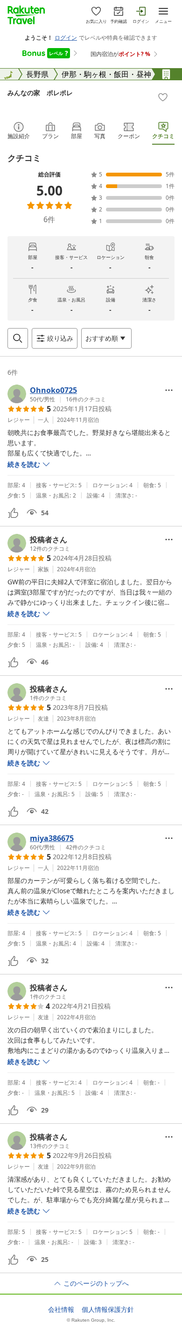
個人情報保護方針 (108, 1309)
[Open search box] (17, 338)
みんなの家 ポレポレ (40, 92)
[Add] (163, 97)
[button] (56, 394)
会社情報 (61, 1309)
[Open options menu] (169, 390)
